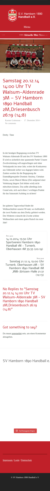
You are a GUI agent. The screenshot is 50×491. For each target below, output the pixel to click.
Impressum (8, 460)
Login (16, 460)
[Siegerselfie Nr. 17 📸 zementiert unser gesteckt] (12, 404)
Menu (26, 26)
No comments (10, 123)
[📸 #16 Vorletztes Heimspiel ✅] (12, 419)
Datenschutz (26, 460)
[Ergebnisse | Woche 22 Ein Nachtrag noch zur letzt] (38, 419)
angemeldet (17, 333)
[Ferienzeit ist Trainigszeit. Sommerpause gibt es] (38, 374)
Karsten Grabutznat (12, 120)
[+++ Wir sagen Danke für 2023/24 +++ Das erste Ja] (12, 389)
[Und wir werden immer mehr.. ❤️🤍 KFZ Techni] (12, 374)
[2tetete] (25, 56)
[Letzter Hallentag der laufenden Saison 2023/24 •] (38, 404)
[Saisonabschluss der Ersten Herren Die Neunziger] (38, 389)
